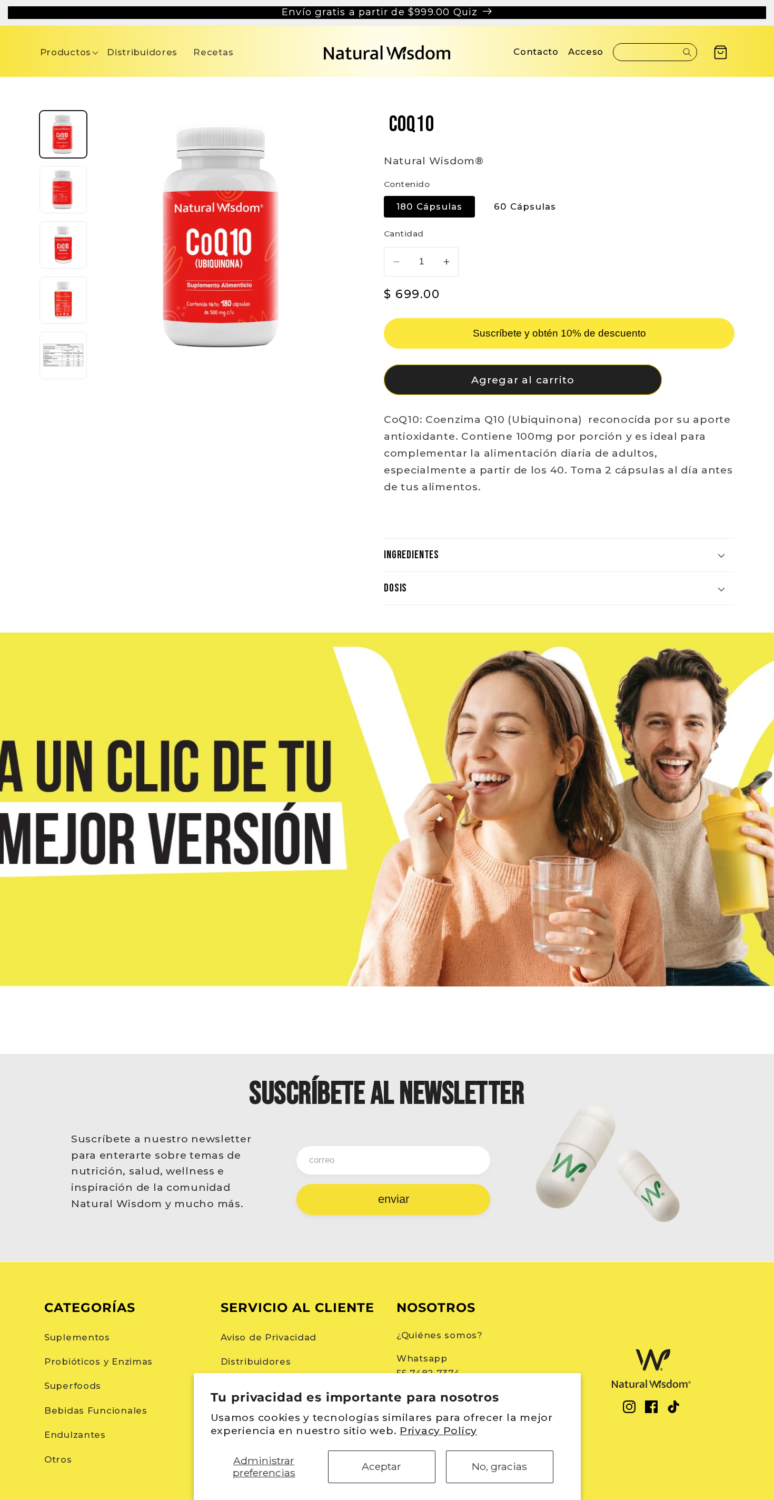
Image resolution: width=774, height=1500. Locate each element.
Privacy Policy (438, 1430)
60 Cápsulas (525, 206)
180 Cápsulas (429, 206)
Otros (58, 1459)
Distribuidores (256, 1361)
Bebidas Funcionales (95, 1410)
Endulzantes (75, 1434)
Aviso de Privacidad (269, 1337)
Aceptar (381, 1466)
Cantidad (404, 234)
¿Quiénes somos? (439, 1335)
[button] (65, 52)
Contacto (536, 51)
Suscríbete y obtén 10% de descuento (559, 333)
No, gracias (499, 1466)
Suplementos (77, 1337)
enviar (393, 1199)
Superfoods (72, 1385)
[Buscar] (687, 52)
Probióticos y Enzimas (98, 1361)
